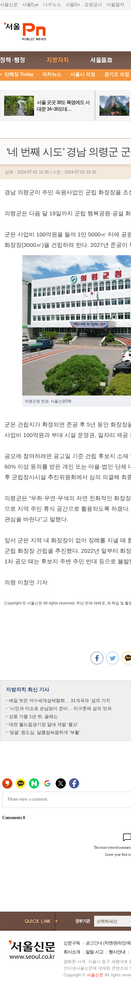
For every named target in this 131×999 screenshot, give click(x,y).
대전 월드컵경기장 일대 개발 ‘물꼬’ (43, 724)
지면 (108, 942)
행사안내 (117, 951)
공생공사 (93, 4)
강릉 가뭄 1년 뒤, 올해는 (33, 716)
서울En (73, 4)
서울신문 (9, 4)
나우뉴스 (52, 4)
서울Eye (30, 4)
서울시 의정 (82, 74)
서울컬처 (115, 4)
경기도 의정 (116, 74)
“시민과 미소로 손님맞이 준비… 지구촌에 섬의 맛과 (60, 708)
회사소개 (72, 951)
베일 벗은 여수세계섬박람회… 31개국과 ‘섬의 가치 (59, 700)
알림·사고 (94, 951)
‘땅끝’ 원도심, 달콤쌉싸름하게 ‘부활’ (44, 732)
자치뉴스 (51, 74)
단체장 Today (18, 74)
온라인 (120, 942)
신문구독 (72, 942)
